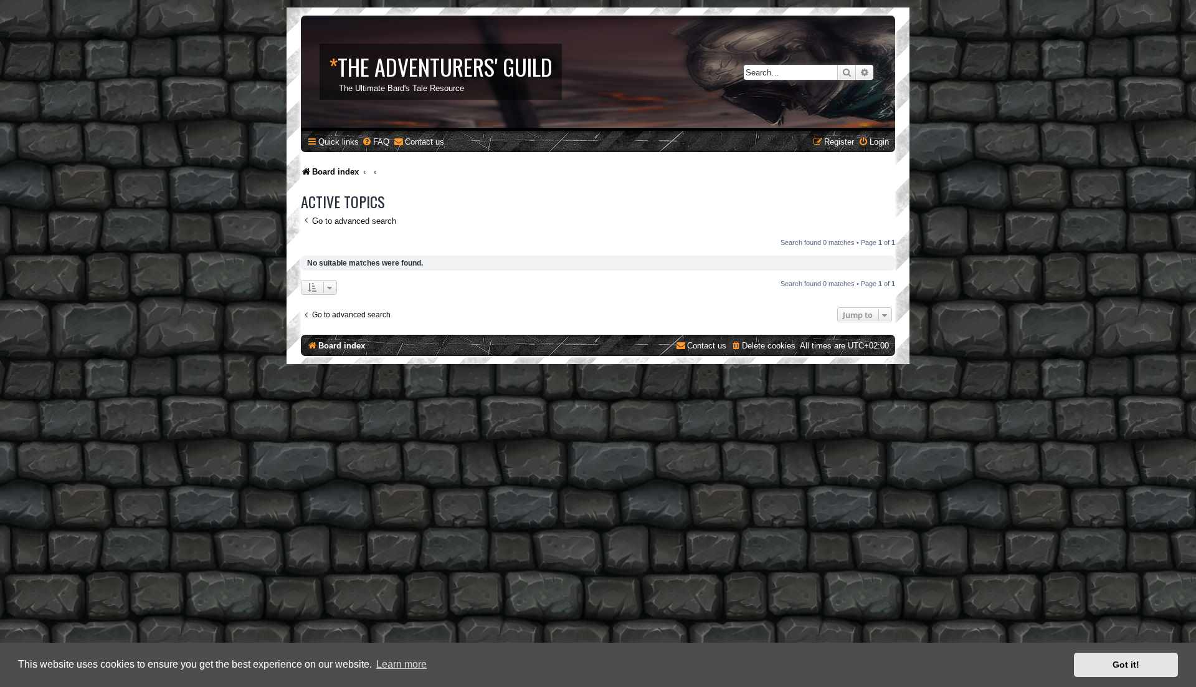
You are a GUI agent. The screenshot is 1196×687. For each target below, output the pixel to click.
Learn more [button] (401, 664)
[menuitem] (375, 142)
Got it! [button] (1126, 665)
